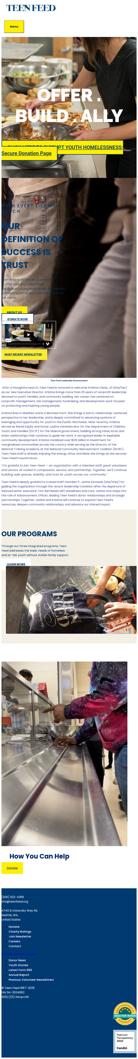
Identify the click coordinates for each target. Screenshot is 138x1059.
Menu (14, 27)
